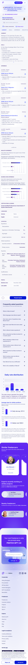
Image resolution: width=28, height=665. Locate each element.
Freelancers (5, 599)
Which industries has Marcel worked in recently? (12, 351)
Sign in (3, 609)
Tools (3, 621)
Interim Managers (6, 587)
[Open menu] (25, 2)
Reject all (7, 662)
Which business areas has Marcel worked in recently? (11, 357)
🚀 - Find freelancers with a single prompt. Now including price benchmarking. (12, 9)
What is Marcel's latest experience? (11, 330)
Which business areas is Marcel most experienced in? (12, 345)
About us (4, 619)
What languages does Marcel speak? (12, 315)
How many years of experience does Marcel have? (12, 319)
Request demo (18, 2)
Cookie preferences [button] (7, 658)
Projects (4, 604)
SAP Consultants (6, 590)
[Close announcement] (24, 9)
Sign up (4, 607)
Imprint (3, 643)
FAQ (3, 626)
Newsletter (4, 592)
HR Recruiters (5, 585)
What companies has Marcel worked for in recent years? (12, 334)
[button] (20, 26)
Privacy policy (5, 638)
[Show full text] (13, 62)
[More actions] (3, 298)
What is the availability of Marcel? (11, 365)
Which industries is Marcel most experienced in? (10, 340)
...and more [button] (13, 147)
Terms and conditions (7, 636)
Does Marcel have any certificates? (11, 361)
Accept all (20, 662)
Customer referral (6, 602)
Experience (17, 29)
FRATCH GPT (5, 616)
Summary (4, 29)
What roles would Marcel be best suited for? (12, 325)
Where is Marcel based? (9, 311)
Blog (3, 624)
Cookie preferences (6, 634)
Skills (10, 29)
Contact (4, 641)
